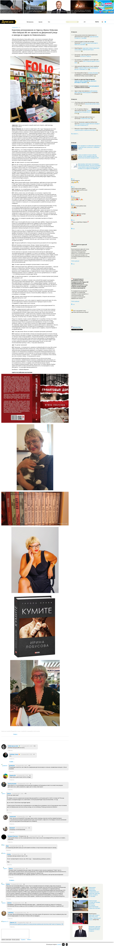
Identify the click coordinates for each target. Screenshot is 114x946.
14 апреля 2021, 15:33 (22, 775)
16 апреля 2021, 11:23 (18, 903)
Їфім (7, 846)
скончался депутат (94, 86)
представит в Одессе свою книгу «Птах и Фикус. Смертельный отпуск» (87, 48)
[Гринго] (3, 793)
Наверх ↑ (15, 734)
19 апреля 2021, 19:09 (22, 922)
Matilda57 (12, 828)
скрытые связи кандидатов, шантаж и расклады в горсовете (85, 81)
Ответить (10, 750)
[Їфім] (3, 845)
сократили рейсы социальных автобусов (85, 130)
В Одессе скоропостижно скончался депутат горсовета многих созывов (57, 12)
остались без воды (93, 73)
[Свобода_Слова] (5, 757)
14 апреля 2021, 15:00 (26, 754)
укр (85, 21)
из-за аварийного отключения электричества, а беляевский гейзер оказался (87, 74)
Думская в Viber (77, 327)
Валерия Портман (13, 836)
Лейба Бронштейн (13, 746)
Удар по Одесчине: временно (82, 91)
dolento (9, 903)
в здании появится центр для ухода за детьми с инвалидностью (86, 68)
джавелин (12, 765)
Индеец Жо (13, 775)
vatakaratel (13, 816)
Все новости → (75, 133)
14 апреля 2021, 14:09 (26, 746)
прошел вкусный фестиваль (92, 104)
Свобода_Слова (14, 754)
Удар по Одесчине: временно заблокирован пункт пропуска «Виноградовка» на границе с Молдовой (81, 11)
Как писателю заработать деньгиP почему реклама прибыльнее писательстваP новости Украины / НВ (36, 924)
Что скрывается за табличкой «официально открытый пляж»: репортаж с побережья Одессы (89, 147)
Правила (23, 939)
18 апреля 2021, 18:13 (20, 912)
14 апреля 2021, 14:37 (21, 765)
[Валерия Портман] (3, 839)
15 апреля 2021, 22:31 (16, 884)
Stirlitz (9, 854)
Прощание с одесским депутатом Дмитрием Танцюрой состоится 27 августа (94, 929)
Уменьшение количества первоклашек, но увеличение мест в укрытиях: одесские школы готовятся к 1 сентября (94, 892)
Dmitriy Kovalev (12, 783)
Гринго (9, 793)
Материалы (30, 22)
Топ (49, 22)
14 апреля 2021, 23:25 (21, 828)
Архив (40, 22)
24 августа (74, 99)
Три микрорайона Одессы (81, 73)
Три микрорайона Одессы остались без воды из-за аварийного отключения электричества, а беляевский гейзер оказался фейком (12, 11)
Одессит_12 (13, 922)
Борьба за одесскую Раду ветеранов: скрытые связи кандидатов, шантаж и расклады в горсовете (34, 11)
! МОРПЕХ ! (11, 912)
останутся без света (85, 118)
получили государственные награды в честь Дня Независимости (87, 124)
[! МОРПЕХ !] (3, 915)
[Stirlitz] (3, 853)
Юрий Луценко (79, 48)
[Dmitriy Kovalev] (3, 786)
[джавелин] (4, 765)
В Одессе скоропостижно (82, 86)
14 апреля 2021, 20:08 (15, 846)
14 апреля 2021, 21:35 (17, 854)
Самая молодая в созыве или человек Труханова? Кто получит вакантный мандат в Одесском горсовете (94, 904)
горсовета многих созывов (82, 87)
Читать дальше (75, 261)
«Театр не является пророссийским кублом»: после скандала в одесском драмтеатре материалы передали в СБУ (88, 156)
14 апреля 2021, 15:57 (23, 783)
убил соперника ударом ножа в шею (87, 61)
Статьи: (73, 143)
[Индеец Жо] (5, 778)
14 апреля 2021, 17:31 (22, 816)
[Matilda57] (5, 830)
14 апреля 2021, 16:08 (17, 793)
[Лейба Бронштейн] (3, 749)
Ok (63, 944)
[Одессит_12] (4, 921)
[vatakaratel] (5, 819)
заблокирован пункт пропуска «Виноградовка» (86, 91)
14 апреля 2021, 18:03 (34, 836)
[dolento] (3, 903)
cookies (59, 944)
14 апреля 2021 (15, 27)
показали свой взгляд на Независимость (83, 111)
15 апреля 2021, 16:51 (19, 868)
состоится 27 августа (85, 56)
